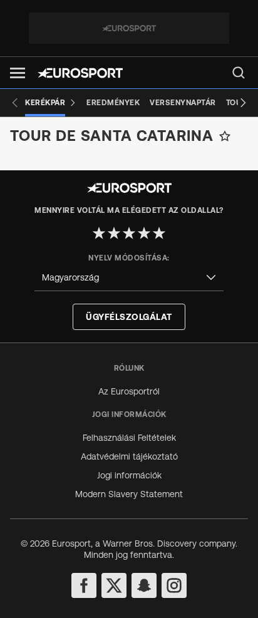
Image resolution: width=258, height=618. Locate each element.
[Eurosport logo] (80, 73)
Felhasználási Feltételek (129, 438)
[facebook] (83, 585)
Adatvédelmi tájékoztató (129, 456)
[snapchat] (144, 585)
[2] (113, 232)
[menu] (238, 72)
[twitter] (113, 585)
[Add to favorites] (225, 136)
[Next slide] (243, 103)
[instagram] (174, 585)
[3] (129, 232)
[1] (98, 232)
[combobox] (129, 277)
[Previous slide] (15, 103)
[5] (159, 232)
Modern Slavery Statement (129, 494)
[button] (17, 73)
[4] (144, 232)
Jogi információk (129, 475)
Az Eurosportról (129, 391)
